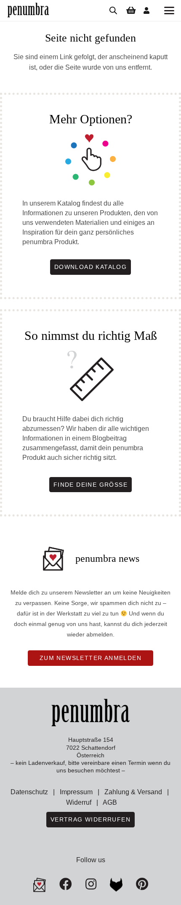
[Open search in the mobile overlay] (113, 10)
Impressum (76, 791)
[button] (169, 10)
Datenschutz (29, 791)
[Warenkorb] (131, 10)
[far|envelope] (39, 885)
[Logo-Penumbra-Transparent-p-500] (28, 10)
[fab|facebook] (65, 884)
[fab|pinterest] (116, 885)
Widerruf (78, 802)
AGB (110, 802)
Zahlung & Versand (133, 791)
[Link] (146, 10)
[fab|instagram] (90, 884)
